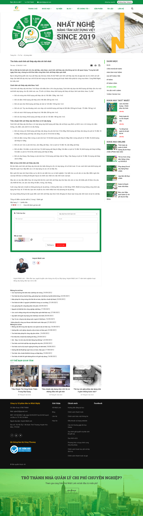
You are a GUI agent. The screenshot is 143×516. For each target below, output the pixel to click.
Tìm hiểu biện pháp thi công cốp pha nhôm (26, 333)
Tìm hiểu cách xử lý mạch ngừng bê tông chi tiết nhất (29, 346)
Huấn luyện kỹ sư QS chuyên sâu (124, 119)
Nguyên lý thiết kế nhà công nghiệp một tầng (26, 309)
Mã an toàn (18, 236)
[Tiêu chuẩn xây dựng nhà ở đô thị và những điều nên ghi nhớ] (56, 377)
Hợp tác (55, 421)
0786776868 (30, 2)
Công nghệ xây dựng (114, 69)
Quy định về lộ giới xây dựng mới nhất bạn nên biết (28, 316)
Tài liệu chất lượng (114, 90)
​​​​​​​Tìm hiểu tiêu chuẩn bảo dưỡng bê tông (24, 337)
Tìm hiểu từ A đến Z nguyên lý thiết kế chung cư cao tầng (30, 302)
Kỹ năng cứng (112, 83)
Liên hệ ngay (71, 490)
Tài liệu (110, 9)
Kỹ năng (110, 79)
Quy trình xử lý (72, 438)
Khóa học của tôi (110, 2)
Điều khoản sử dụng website (77, 421)
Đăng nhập (122, 2)
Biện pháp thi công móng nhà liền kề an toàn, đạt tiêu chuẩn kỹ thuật (34, 299)
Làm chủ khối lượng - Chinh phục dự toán (123, 106)
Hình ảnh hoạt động (114, 72)
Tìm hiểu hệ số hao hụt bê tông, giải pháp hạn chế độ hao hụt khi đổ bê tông (36, 296)
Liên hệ (121, 9)
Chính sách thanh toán (75, 412)
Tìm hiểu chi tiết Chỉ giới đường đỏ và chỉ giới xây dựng (29, 356)
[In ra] (96, 65)
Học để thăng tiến (113, 76)
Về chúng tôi (83, 9)
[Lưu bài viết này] (100, 65)
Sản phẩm (98, 9)
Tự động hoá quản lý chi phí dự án (124, 131)
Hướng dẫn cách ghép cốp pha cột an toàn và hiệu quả (29, 330)
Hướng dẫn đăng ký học (76, 408)
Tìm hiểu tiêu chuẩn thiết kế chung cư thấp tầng (27, 353)
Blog (69, 9)
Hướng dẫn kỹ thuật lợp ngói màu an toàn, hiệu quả (28, 350)
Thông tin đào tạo (113, 94)
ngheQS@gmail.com (45, 2)
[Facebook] (34, 263)
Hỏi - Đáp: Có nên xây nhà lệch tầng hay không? (27, 340)
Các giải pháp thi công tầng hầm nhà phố (25, 306)
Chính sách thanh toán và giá (78, 456)
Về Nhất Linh (56, 408)
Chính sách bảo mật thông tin (78, 416)
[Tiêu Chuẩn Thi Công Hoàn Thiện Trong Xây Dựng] (24, 377)
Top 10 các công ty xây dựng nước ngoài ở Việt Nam (28, 319)
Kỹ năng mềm (111, 87)
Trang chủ (32, 9)
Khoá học (46, 9)
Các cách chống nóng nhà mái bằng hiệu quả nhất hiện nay (31, 312)
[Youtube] (38, 263)
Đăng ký (129, 2)
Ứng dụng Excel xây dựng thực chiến (124, 169)
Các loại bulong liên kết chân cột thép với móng (27, 292)
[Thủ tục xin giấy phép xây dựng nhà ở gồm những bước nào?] (87, 377)
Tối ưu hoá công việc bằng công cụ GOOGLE (124, 159)
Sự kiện (59, 9)
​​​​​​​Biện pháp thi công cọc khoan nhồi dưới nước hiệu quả (28, 322)
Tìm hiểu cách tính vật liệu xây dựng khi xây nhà (27, 343)
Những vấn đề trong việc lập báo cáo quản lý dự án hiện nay (31, 327)
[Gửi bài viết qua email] (91, 65)
